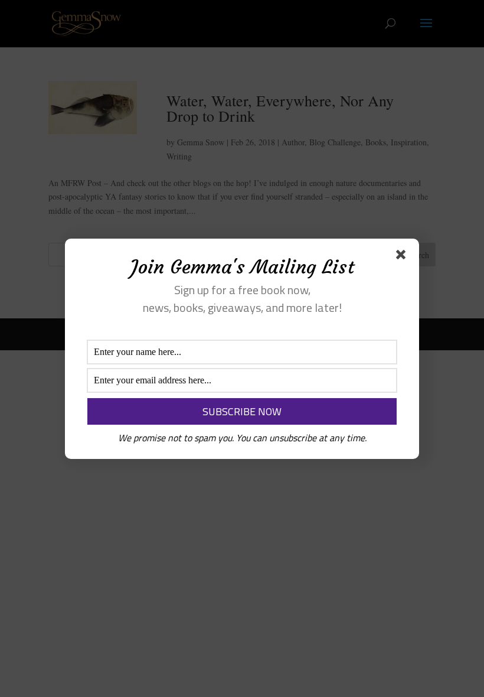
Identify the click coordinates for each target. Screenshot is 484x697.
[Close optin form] (403, 257)
